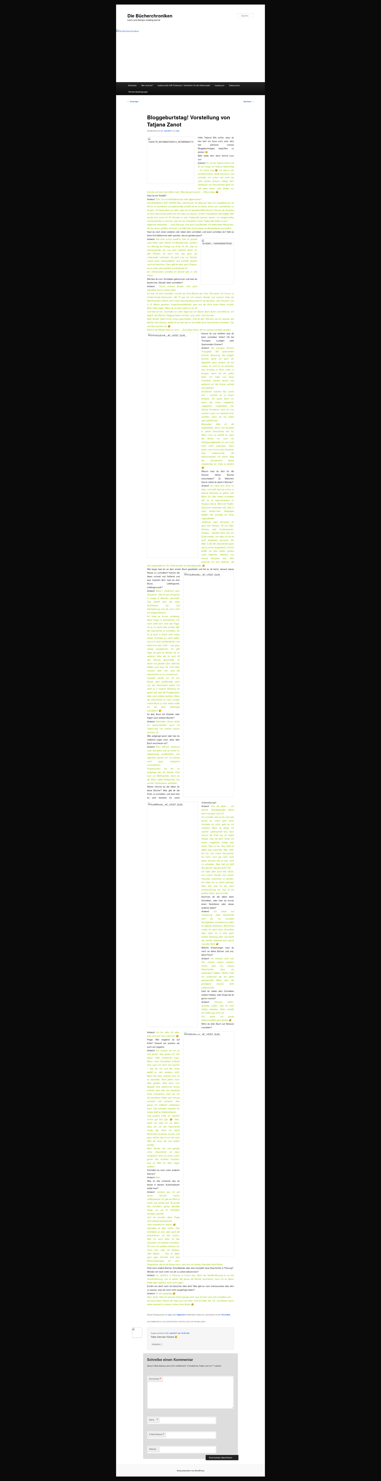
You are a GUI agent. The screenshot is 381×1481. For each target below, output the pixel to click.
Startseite (132, 85)
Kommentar (155, 1378)
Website (152, 1449)
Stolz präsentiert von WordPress (190, 1470)
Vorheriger (133, 101)
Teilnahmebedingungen (138, 91)
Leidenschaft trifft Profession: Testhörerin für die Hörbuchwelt (183, 85)
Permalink (226, 1314)
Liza (177, 130)
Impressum (219, 85)
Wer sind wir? (147, 85)
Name (153, 1419)
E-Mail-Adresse (156, 1434)
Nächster (248, 101)
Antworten (157, 1344)
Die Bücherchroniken (149, 15)
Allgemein (181, 1314)
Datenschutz (234, 85)
